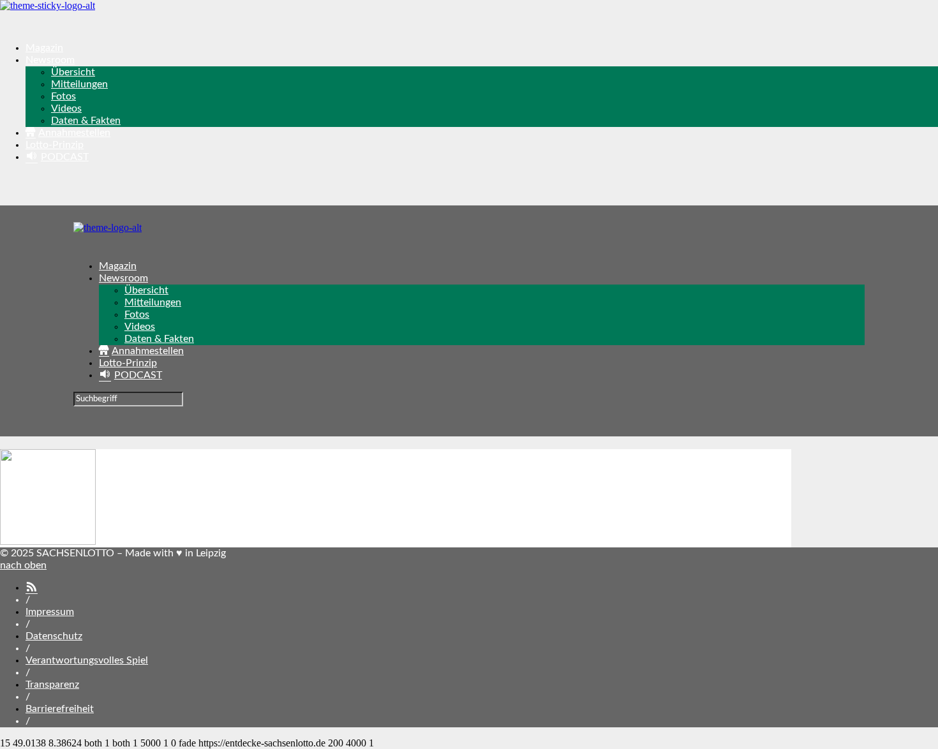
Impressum (50, 612)
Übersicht (73, 72)
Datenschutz (54, 636)
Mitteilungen (79, 84)
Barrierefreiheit (60, 709)
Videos (66, 108)
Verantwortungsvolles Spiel (87, 660)
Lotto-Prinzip (55, 145)
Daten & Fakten (86, 120)
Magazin (44, 48)
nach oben (23, 565)
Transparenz (52, 684)
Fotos (63, 96)
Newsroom (50, 60)
